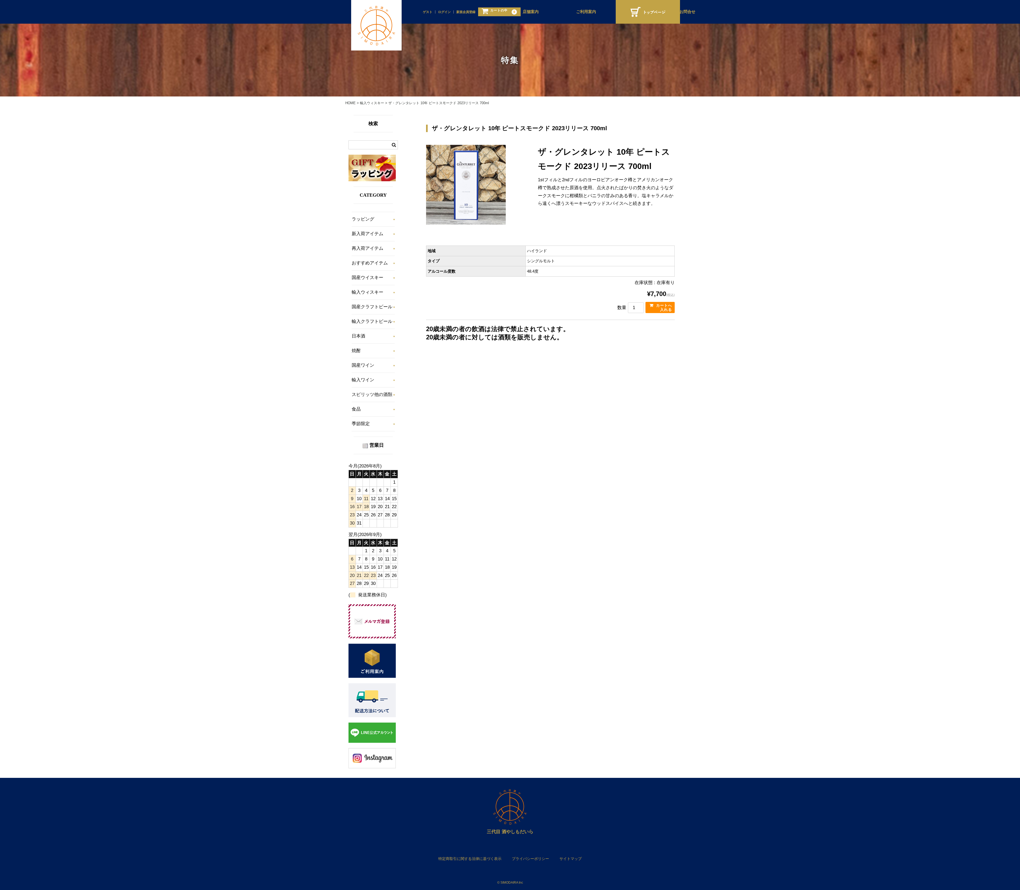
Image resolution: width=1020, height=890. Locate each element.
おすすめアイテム (370, 262)
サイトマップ (570, 859)
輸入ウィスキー (367, 292)
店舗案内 (531, 12)
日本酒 (358, 336)
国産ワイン (363, 365)
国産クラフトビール (372, 306)
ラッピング (363, 219)
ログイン (444, 12)
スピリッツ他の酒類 (372, 394)
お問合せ (687, 12)
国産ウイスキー (367, 277)
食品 (356, 409)
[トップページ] (648, 12)
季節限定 (361, 423)
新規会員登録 (465, 12)
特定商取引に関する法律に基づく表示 (470, 859)
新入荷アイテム (367, 233)
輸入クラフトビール (372, 321)
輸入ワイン (363, 379)
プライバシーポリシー (530, 859)
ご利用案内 (586, 12)
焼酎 (356, 350)
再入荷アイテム (367, 248)
